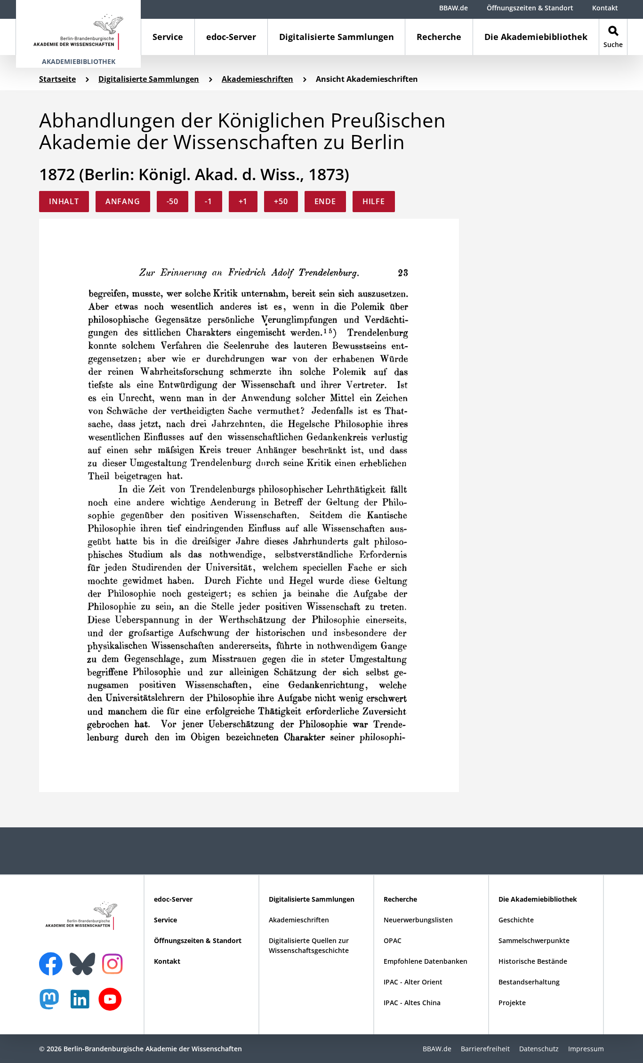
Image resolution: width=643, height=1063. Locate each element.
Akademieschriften (257, 79)
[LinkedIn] (82, 1004)
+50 (281, 201)
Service (168, 36)
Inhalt (64, 201)
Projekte (512, 1002)
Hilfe (373, 201)
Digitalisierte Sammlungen (336, 36)
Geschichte (516, 919)
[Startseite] (78, 27)
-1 (208, 201)
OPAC (393, 940)
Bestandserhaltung (529, 981)
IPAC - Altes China (412, 1002)
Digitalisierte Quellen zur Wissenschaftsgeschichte (309, 945)
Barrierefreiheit (485, 1048)
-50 (172, 201)
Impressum (586, 1048)
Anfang (122, 201)
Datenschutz (539, 1048)
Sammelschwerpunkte (534, 940)
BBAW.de (453, 7)
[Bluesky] (84, 958)
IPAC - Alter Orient (413, 981)
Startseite (57, 79)
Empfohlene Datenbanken (425, 961)
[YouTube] (112, 1004)
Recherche (439, 36)
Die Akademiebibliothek (535, 36)
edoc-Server (231, 36)
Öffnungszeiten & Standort (530, 7)
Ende (325, 201)
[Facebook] (53, 958)
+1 (243, 201)
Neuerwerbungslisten (418, 919)
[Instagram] (114, 963)
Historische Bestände (532, 961)
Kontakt (605, 7)
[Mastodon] (52, 1004)
